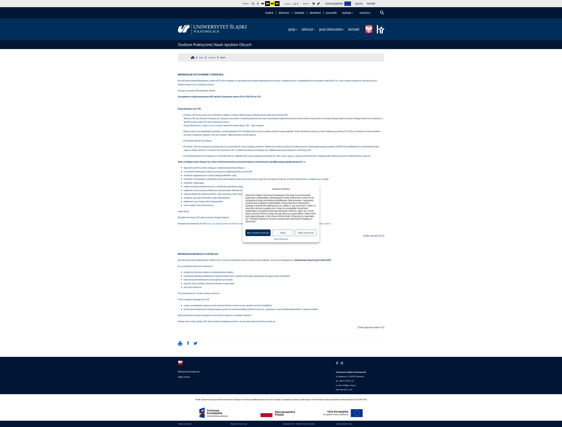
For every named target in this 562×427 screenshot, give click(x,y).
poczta (359, 3)
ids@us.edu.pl (208, 125)
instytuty (364, 13)
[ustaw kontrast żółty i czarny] (277, 3)
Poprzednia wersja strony (239, 424)
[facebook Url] (337, 363)
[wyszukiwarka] (382, 13)
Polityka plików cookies (281, 239)
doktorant (284, 13)
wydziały (346, 13)
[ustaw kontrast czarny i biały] (262, 3)
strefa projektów (334, 3)
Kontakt (353, 29)
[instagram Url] (342, 363)
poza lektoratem (330, 29)
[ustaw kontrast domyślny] (253, 3)
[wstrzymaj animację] (313, 3)
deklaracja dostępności (189, 371)
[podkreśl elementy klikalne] (318, 3)
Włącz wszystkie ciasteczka (258, 232)
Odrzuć (283, 232)
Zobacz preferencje (306, 232)
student (269, 13)
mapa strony (184, 376)
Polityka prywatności (184, 424)
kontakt (371, 3)
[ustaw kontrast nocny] (257, 3)
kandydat (299, 13)
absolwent (315, 13)
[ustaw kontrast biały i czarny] (267, 3)
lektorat (307, 29)
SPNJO (291, 29)
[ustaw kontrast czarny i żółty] (272, 3)
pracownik (331, 13)
